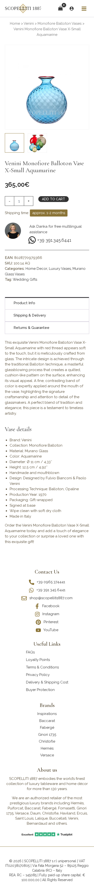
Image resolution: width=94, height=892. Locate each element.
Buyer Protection (40, 690)
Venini (29, 23)
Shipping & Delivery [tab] (29, 315)
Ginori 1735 (47, 734)
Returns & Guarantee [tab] (31, 328)
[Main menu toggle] (84, 8)
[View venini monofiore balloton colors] (37, 143)
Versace (47, 755)
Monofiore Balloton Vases (59, 23)
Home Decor (36, 268)
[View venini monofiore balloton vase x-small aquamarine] (14, 143)
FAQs (30, 652)
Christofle (47, 741)
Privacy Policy (38, 675)
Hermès (47, 748)
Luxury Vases (60, 268)
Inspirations (47, 714)
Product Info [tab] (24, 303)
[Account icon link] (71, 8)
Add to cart (53, 199)
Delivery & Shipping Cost (47, 682)
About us (47, 770)
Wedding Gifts (25, 279)
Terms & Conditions (42, 667)
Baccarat (47, 721)
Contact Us (47, 572)
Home (15, 23)
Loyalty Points (38, 660)
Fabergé (47, 727)
